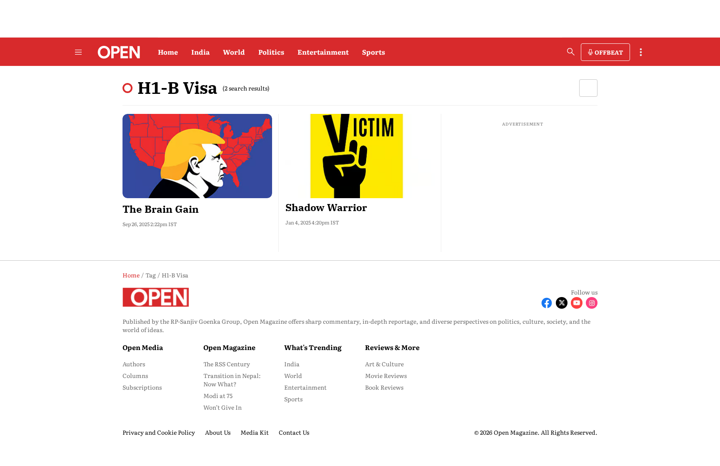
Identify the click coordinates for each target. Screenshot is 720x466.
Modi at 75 (217, 395)
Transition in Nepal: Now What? (232, 379)
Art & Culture (384, 364)
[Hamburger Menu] (78, 52)
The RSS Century (226, 364)
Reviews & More (392, 347)
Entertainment (323, 52)
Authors (133, 364)
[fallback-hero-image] (197, 156)
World (234, 52)
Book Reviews (384, 387)
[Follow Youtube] (576, 303)
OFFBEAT (609, 52)
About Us (217, 432)
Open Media (142, 347)
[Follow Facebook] (546, 303)
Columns (135, 375)
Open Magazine (229, 347)
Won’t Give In (222, 407)
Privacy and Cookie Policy (158, 432)
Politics (271, 52)
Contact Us (294, 432)
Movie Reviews (386, 375)
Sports (373, 52)
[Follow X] (562, 303)
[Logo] (116, 52)
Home (168, 52)
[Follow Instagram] (592, 303)
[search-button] (571, 52)
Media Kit (254, 432)
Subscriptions (142, 387)
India (200, 52)
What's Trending (313, 347)
